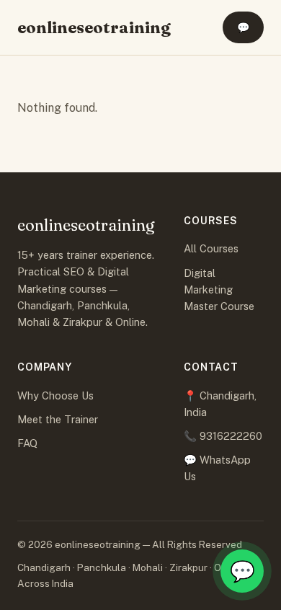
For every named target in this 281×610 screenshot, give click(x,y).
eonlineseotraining (94, 27)
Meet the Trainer (57, 419)
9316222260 (231, 436)
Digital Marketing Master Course (219, 289)
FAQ (27, 443)
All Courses (211, 248)
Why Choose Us (55, 395)
